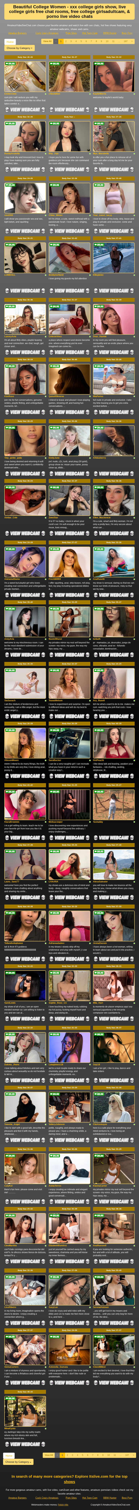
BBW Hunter (109, 33)
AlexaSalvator (100, 881)
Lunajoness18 (56, 1064)
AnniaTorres (55, 1186)
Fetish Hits (63, 1505)
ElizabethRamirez (58, 1245)
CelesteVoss (55, 336)
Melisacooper (56, 822)
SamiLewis (10, 1003)
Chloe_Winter (56, 215)
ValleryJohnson (57, 1124)
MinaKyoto (9, 1428)
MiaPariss (98, 396)
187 (126, 41)
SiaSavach (9, 700)
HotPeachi (98, 760)
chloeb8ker (54, 94)
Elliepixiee (98, 275)
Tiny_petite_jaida (13, 458)
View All (47, 41)
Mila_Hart (98, 1003)
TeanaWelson (55, 700)
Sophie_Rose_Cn (58, 1003)
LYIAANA (53, 881)
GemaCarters (11, 1367)
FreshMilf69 (55, 579)
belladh (96, 639)
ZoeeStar (53, 517)
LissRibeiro (10, 1307)
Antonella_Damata (58, 1367)
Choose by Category (19, 48)
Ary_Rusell (99, 700)
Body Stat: (25, 57)
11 (113, 41)
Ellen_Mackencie (102, 517)
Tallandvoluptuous (13, 943)
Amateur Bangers (17, 33)
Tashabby (98, 822)
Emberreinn (10, 94)
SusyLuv (53, 1307)
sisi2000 (8, 215)
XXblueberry (99, 458)
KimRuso (9, 396)
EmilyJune (54, 458)
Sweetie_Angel (12, 1124)
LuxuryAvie (10, 336)
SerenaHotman (101, 1307)
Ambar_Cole (10, 517)
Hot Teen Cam (89, 33)
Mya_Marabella (101, 153)
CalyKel (8, 1186)
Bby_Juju (53, 153)
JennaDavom (100, 943)
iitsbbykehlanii (56, 275)
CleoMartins (10, 1245)
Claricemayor (100, 1124)
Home (10, 41)
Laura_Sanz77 (11, 881)
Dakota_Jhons (11, 1064)
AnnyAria (9, 639)
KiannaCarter (100, 1186)
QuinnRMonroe (56, 396)
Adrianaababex (56, 943)
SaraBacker (55, 760)
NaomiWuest (55, 639)
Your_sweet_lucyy (102, 215)
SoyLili (96, 1064)
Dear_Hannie (100, 336)
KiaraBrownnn (11, 822)
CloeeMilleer (99, 1367)
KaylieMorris (99, 94)
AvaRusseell (99, 1245)
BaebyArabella (12, 153)
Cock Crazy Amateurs (46, 33)
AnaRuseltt (99, 579)
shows (69, 1482)
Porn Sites (71, 33)
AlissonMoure (11, 760)
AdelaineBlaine (12, 579)
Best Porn (127, 33)
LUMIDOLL (9, 275)
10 (107, 41)
